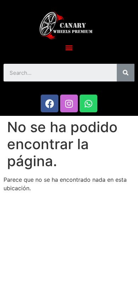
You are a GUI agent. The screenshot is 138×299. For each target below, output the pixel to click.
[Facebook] (49, 103)
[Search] (125, 72)
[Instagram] (69, 103)
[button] (69, 47)
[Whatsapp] (88, 103)
